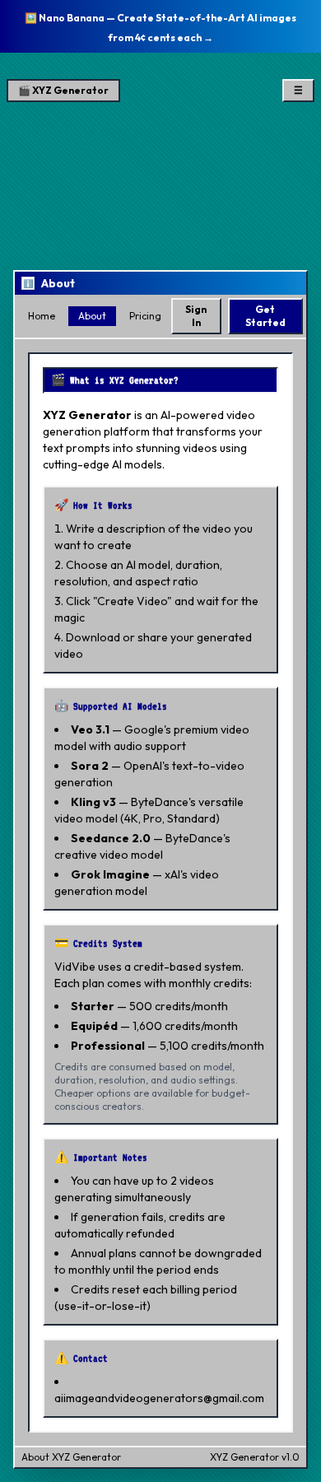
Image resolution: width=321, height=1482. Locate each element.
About (92, 316)
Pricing (145, 316)
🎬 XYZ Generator (63, 90)
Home (41, 316)
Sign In (196, 316)
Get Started (265, 316)
